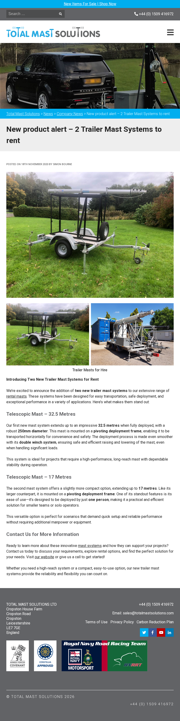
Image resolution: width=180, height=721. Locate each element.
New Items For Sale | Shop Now (90, 4)
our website (44, 557)
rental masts (16, 396)
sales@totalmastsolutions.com (148, 613)
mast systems (90, 545)
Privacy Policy (122, 622)
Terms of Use (96, 622)
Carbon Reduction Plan (155, 622)
